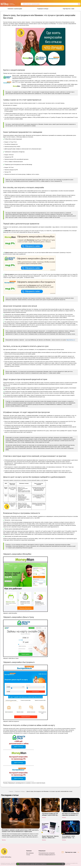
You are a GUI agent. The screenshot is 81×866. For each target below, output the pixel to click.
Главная (11, 791)
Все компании (30, 853)
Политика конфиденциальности (47, 854)
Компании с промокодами (15, 8)
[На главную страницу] (6, 851)
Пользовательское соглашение (47, 853)
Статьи (28, 854)
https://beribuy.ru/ (70, 340)
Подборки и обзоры (42, 8)
